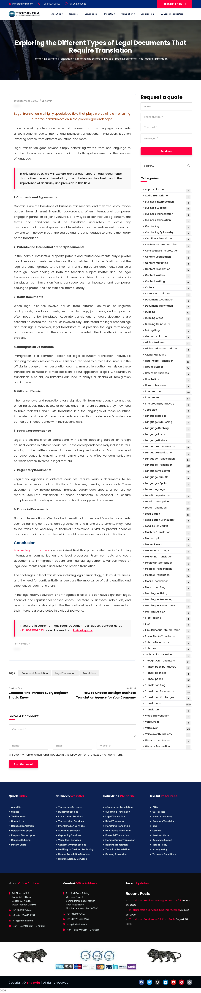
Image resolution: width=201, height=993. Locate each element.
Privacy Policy (159, 849)
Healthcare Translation (167, 361)
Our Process (158, 812)
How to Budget (167, 367)
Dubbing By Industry (167, 324)
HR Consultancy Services (72, 858)
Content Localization (167, 257)
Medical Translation (167, 575)
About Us (16, 807)
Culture (167, 288)
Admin (48, 100)
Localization (167, 514)
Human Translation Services (74, 854)
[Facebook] (141, 982)
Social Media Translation (167, 636)
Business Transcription (167, 214)
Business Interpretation (167, 202)
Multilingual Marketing (167, 600)
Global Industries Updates (167, 349)
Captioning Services (69, 835)
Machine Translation (167, 532)
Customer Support (162, 840)
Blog (154, 826)
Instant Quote (18, 844)
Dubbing (167, 312)
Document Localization (167, 300)
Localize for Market (167, 526)
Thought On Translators (167, 661)
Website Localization (167, 741)
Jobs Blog (167, 410)
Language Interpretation (167, 447)
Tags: (12, 673)
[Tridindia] (24, 14)
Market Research (167, 545)
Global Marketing (167, 355)
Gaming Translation (116, 854)
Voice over (167, 728)
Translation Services (69, 807)
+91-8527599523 (77, 3)
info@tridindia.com (22, 3)
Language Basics (167, 416)
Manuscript (167, 539)
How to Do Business (167, 373)
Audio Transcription (167, 196)
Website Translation (167, 747)
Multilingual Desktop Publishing (75, 849)
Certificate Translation (167, 239)
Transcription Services (71, 821)
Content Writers (167, 275)
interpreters (167, 398)
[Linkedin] (165, 982)
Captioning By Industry (167, 233)
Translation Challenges (167, 698)
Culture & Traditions (167, 294)
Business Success (167, 208)
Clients (15, 811)
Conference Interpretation (167, 245)
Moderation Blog (167, 588)
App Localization (167, 190)
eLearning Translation (117, 811)
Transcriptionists (167, 673)
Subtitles (167, 649)
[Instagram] (157, 982)
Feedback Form (160, 835)
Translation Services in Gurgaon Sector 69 (155, 900)
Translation (89, 673)
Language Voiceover (167, 471)
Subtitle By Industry (167, 643)
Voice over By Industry (167, 734)
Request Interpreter (22, 830)
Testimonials (18, 816)
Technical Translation (167, 655)
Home (37, 59)
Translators (167, 710)
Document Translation (58, 59)
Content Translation (167, 269)
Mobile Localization (167, 581)
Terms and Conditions (164, 854)
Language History (167, 441)
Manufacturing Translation (120, 840)
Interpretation (167, 392)
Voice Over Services (69, 840)
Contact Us (17, 821)
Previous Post (15, 688)
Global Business (167, 343)
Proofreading (167, 618)
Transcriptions (167, 679)
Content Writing (167, 282)
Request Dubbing (20, 840)
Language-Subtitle (167, 477)
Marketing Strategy (167, 551)
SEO (167, 624)
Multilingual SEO (167, 612)
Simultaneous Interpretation (167, 630)
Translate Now (173, 4)
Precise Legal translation (31, 550)
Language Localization (167, 453)
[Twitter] (149, 982)
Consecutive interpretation (167, 251)
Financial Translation (117, 835)
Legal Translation (65, 673)
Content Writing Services (72, 844)
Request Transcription (23, 835)
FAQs (155, 807)
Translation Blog (168, 685)
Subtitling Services (69, 830)
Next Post (131, 688)
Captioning (167, 227)
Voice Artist (167, 722)
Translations (168, 704)
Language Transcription (167, 459)
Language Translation (167, 465)
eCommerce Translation (119, 807)
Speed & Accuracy (162, 816)
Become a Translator (163, 821)
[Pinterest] (181, 982)
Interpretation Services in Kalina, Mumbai (154, 910)
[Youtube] (173, 982)
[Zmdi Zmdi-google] (189, 982)
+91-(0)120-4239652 (24, 915)
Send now (166, 151)
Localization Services (70, 816)
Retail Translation (115, 821)
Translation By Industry (167, 692)
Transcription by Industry (167, 667)
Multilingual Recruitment (167, 606)
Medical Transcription (167, 569)
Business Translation (167, 220)
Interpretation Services (71, 825)
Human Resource (167, 386)
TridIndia (33, 983)
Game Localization (167, 337)
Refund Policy (159, 844)
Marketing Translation (167, 557)
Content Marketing (167, 263)
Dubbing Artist (167, 318)
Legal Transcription (167, 502)
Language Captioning (167, 422)
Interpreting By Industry (167, 404)
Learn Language (167, 490)
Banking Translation (116, 844)
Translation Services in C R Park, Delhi (152, 919)
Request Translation (22, 825)
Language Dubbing (167, 428)
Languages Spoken (167, 484)
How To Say (167, 379)
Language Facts (167, 435)
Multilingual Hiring (167, 594)
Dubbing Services (68, 811)
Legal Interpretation (167, 496)
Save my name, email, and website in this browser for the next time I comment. (67, 755)
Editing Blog (167, 331)
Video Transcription (167, 716)
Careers (156, 830)
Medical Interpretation (167, 563)
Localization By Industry (167, 520)
